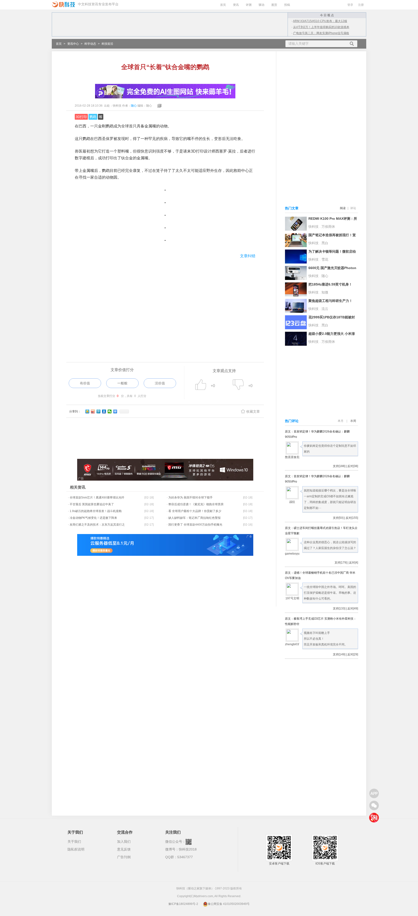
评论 (353, 208)
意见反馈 (124, 849)
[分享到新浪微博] (93, 411)
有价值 (85, 383)
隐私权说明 (75, 849)
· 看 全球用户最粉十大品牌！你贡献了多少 (194, 511)
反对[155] (352, 518)
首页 (223, 5)
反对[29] (352, 654)
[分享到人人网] (104, 411)
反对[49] (352, 608)
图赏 (274, 5)
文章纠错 (247, 256)
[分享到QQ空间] (87, 411)
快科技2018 (188, 849)
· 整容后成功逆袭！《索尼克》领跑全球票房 (195, 504)
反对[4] (353, 562)
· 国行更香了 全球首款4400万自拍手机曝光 (194, 524)
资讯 (236, 5)
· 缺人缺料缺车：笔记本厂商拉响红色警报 (194, 518)
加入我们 (124, 841)
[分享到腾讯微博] (99, 411)
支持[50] (338, 518)
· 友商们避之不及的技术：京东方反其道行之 (96, 524)
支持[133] (339, 608)
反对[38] (352, 466)
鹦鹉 (93, 117)
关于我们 (74, 841)
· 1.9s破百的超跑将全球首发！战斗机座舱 (95, 511)
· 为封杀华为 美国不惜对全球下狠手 (190, 497)
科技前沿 (107, 43)
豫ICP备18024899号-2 (183, 904)
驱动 (261, 5)
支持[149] (339, 654)
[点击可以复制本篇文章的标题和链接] (158, 105)
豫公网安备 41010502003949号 (229, 904)
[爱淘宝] (374, 818)
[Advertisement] (165, 302)
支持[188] (339, 466)
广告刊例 (124, 857)
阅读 (343, 208)
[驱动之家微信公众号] (374, 805)
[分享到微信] (110, 411)
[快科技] (63, 4)
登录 (350, 5)
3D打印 (81, 117)
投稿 (287, 5)
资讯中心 (73, 43)
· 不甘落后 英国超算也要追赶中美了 (91, 504)
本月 (340, 421)
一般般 (122, 383)
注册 (361, 5)
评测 (249, 5)
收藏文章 (253, 411)
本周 (353, 421)
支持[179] (341, 562)
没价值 (160, 383)
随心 (134, 105)
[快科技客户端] (374, 793)
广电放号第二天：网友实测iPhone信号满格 (321, 33)
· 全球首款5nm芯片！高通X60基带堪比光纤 (96, 497)
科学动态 (90, 43)
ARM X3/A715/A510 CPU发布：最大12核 (320, 21)
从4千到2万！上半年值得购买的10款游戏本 (321, 27)
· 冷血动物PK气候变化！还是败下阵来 (92, 518)
